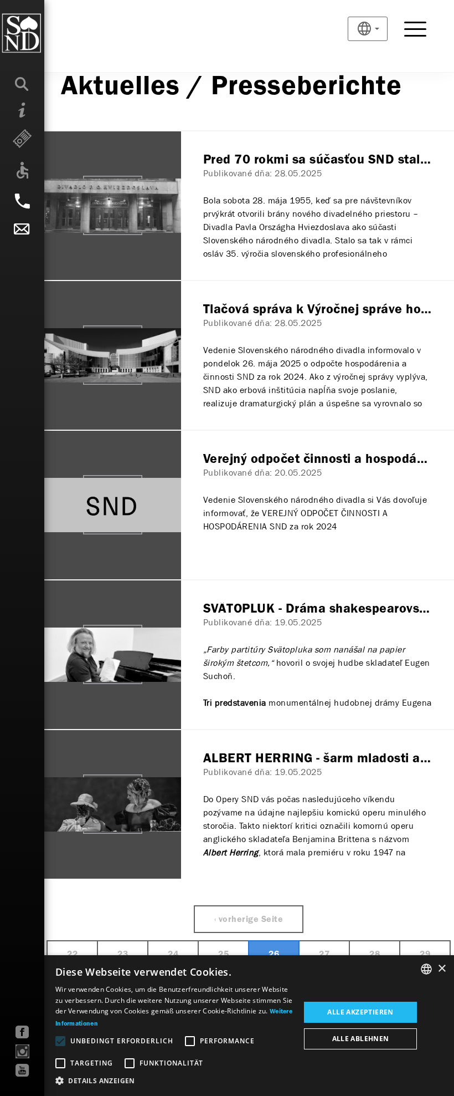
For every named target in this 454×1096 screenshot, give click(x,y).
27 (324, 955)
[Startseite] (44, 33)
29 (425, 955)
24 (173, 955)
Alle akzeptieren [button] (360, 1012)
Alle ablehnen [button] (360, 1038)
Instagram (22, 1051)
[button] (174, 1081)
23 (122, 955)
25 (223, 955)
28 (374, 955)
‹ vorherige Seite (248, 920)
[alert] (227, 1025)
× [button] (441, 969)
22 (72, 955)
